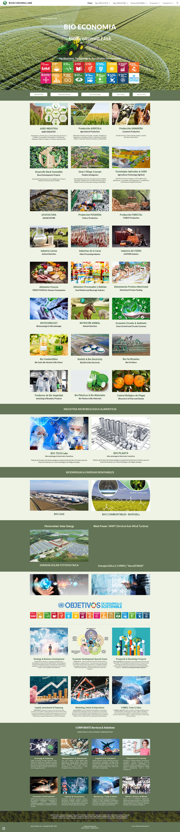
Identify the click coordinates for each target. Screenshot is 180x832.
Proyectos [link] (154, 3)
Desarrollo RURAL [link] (138, 3)
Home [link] (90, 3)
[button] (177, 2)
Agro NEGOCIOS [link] (101, 3)
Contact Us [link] (167, 3)
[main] (90, 16)
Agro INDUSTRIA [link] (119, 3)
